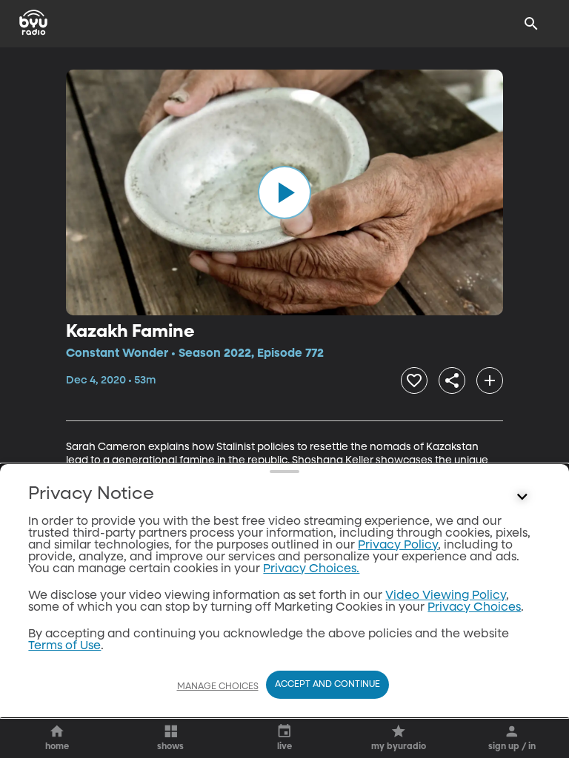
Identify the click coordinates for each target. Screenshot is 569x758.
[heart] (414, 380)
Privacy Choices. (311, 569)
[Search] (531, 23)
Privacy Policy (398, 545)
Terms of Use (64, 646)
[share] (452, 380)
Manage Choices (218, 686)
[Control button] (522, 497)
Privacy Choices (474, 608)
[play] (284, 192)
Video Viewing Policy (445, 596)
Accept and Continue (327, 684)
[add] (489, 380)
